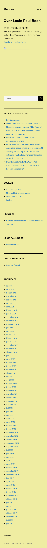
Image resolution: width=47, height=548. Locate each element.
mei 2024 (10, 331)
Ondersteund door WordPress (22, 543)
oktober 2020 (11, 439)
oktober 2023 (11, 352)
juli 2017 (9, 520)
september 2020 (12, 443)
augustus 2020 (12, 446)
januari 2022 (11, 387)
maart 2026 (10, 289)
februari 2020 (11, 467)
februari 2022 (11, 383)
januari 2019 (11, 492)
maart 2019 (10, 485)
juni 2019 (10, 478)
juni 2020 (10, 453)
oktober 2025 (11, 299)
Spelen (9, 199)
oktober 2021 (11, 397)
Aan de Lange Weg (14, 189)
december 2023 (12, 345)
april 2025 (10, 306)
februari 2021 (11, 425)
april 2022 (10, 380)
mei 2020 (10, 457)
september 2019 (12, 474)
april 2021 (10, 418)
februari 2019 (11, 488)
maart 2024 (10, 334)
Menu (39, 9)
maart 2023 (10, 359)
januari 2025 (11, 313)
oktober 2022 (11, 373)
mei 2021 (10, 415)
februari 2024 (11, 338)
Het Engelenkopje (13, 119)
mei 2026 (10, 285)
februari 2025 (11, 310)
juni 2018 (10, 502)
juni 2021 (10, 411)
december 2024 (12, 317)
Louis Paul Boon (13, 244)
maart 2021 (10, 422)
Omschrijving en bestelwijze (15, 42)
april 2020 (10, 460)
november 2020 (12, 436)
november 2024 (12, 320)
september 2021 (12, 401)
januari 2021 (11, 429)
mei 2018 (10, 506)
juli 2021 (9, 408)
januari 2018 (11, 509)
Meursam (10, 9)
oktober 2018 (11, 499)
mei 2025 (10, 303)
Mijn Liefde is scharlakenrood (18, 192)
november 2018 (12, 495)
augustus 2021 (12, 404)
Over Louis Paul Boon (15, 196)
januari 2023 (11, 366)
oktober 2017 (11, 513)
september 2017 (12, 516)
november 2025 (12, 296)
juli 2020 (9, 450)
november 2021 (12, 394)
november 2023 (12, 348)
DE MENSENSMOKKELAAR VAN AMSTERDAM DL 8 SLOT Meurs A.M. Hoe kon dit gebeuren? (23, 165)
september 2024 (12, 324)
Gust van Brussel (13, 265)
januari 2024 (11, 341)
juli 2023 (9, 355)
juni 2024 (10, 327)
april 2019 (10, 481)
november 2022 (12, 369)
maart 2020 (10, 464)
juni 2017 (10, 523)
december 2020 (12, 432)
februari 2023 (11, 362)
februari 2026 (11, 292)
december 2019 (12, 471)
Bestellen (8, 535)
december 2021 (12, 390)
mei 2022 (10, 376)
